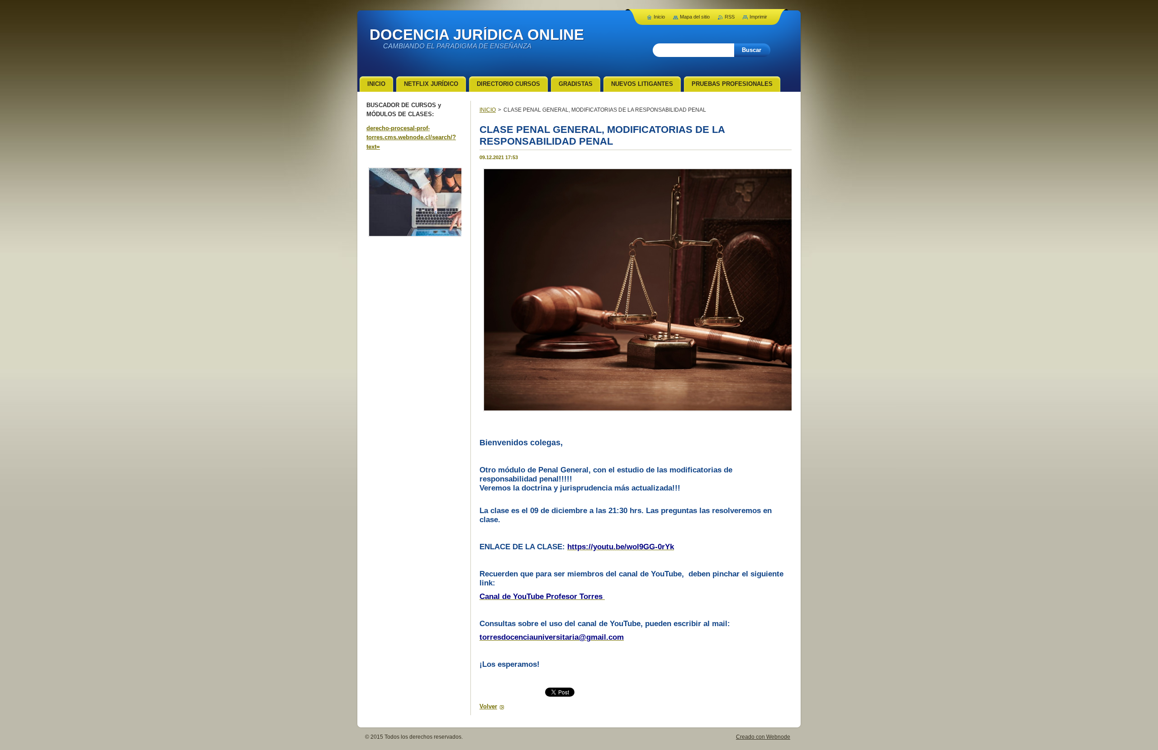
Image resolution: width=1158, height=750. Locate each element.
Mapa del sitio (695, 16)
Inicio (659, 16)
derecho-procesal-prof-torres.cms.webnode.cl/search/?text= (411, 137)
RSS (730, 16)
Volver (488, 706)
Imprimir (758, 16)
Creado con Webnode (763, 737)
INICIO (487, 110)
